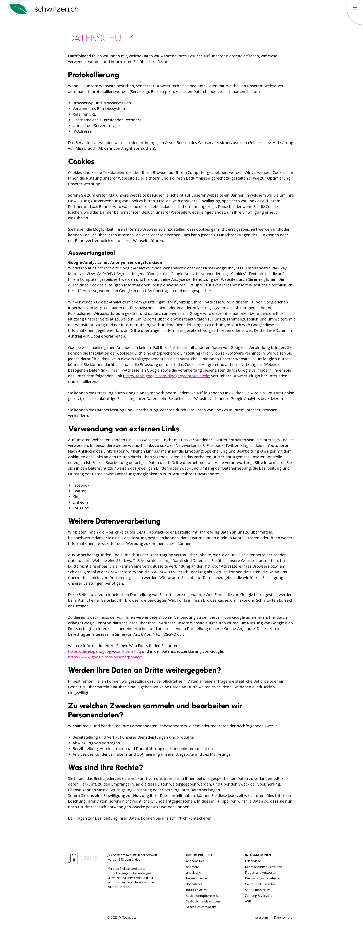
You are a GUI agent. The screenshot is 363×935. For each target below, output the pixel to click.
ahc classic (193, 872)
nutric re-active (196, 890)
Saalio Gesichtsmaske (201, 907)
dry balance (194, 884)
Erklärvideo (253, 861)
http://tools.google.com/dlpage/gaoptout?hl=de (166, 375)
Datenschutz (283, 917)
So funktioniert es (258, 890)
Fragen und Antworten (261, 872)
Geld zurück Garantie (260, 884)
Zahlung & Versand (258, 896)
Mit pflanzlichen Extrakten (263, 867)
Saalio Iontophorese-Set (203, 896)
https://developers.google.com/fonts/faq (104, 651)
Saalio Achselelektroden (203, 901)
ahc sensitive (195, 861)
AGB (248, 901)
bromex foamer (197, 878)
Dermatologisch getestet (262, 878)
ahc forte (192, 867)
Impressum (260, 917)
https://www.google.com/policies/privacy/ (105, 657)
